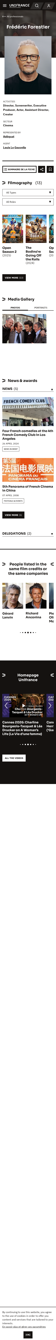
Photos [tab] (15, 307)
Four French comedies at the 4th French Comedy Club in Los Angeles (27, 435)
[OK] (28, 1334)
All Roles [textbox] (11, 201)
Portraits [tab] (40, 307)
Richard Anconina (33, 615)
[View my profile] (48, 5)
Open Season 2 (9, 250)
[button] (41, 319)
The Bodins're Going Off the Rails (33, 253)
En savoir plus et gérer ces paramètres (24, 1326)
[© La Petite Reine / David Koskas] (24, 328)
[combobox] (28, 192)
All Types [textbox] (11, 192)
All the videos (14, 758)
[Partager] (41, 169)
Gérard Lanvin (7, 615)
